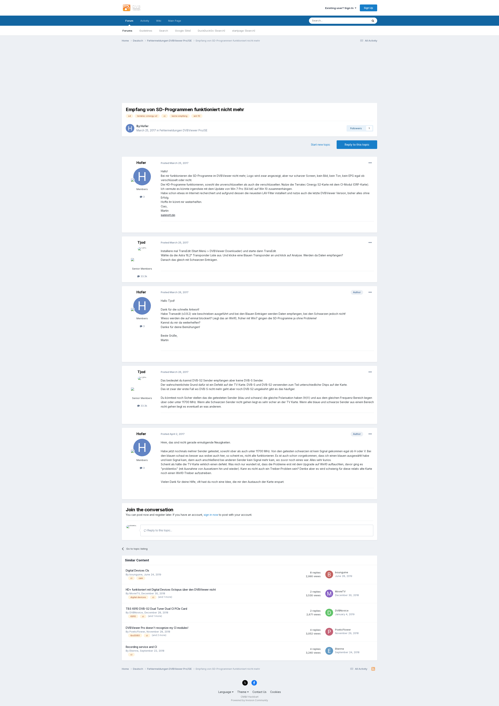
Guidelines (145, 30)
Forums (127, 30)
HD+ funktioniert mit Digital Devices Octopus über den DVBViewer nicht (171, 589)
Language (225, 692)
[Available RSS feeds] (373, 669)
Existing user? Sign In (340, 8)
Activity (144, 20)
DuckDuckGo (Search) (211, 30)
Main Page (174, 20)
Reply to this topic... (159, 530)
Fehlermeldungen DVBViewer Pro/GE (183, 130)
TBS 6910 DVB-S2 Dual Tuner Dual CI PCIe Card (156, 608)
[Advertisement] (249, 75)
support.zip (168, 215)
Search (163, 30)
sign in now (211, 514)
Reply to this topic (357, 144)
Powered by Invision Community (249, 700)
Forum (129, 20)
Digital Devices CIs (137, 570)
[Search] (373, 21)
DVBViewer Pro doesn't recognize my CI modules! (157, 627)
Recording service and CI (141, 646)
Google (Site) (183, 30)
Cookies (275, 692)
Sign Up (368, 7)
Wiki (158, 20)
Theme (242, 692)
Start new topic (320, 144)
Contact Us (259, 692)
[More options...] (370, 163)
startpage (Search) (243, 30)
